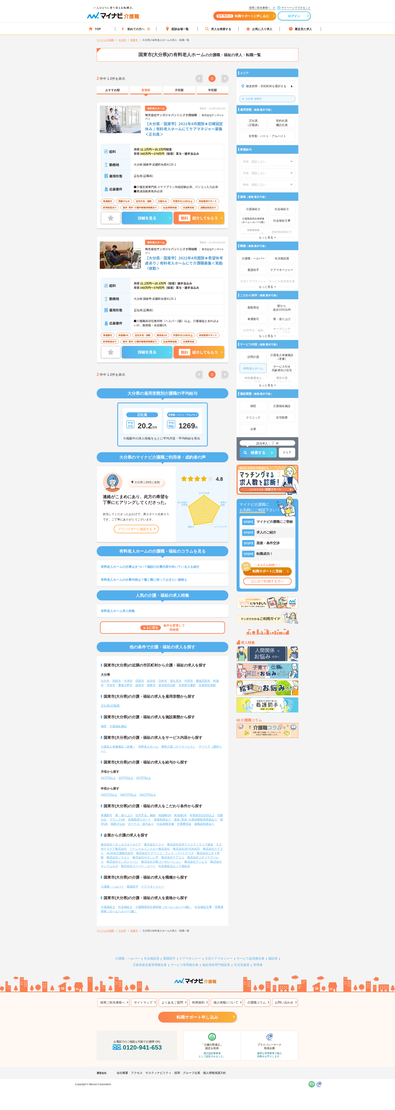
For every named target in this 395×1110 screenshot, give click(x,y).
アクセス (137, 1072)
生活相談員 (151, 958)
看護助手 (132, 886)
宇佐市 (111, 685)
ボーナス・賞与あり (141, 824)
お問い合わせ (284, 1002)
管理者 (258, 965)
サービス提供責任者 (250, 958)
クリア (287, 452)
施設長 (273, 958)
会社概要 (122, 1072)
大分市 (105, 680)
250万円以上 (109, 794)
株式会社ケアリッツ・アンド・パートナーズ (165, 853)
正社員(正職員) (110, 705)
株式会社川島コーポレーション (161, 861)
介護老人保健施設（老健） (118, 746)
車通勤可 (106, 815)
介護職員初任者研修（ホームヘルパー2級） (163, 907)
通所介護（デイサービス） (178, 746)
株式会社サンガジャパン (122, 861)
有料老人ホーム (148, 746)
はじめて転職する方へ (267, 581)
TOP (98, 29)
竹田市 (188, 680)
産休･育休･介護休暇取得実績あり (195, 819)
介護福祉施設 (118, 726)
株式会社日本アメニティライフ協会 (190, 844)
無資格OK (180, 815)
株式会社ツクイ (154, 844)
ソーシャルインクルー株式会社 (150, 848)
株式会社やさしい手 (145, 857)
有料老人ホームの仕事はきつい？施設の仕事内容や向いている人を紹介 (150, 566)
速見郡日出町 (167, 685)
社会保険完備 (165, 824)
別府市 (116, 680)
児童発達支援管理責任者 (150, 965)
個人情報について (226, 1002)
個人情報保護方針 (214, 1072)
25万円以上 (143, 777)
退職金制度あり (204, 824)
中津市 (128, 680)
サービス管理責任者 (184, 965)
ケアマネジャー (190, 958)
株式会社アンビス (195, 861)
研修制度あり (162, 819)
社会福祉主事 (203, 907)
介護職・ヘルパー (112, 886)
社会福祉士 (125, 907)
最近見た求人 (303, 29)
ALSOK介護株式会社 (120, 853)
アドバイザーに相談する (135, 529)
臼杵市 (162, 680)
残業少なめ (118, 824)
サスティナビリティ (158, 1072)
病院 (104, 726)
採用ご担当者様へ (112, 1002)
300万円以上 (128, 794)
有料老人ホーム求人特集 (118, 611)
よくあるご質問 (172, 1002)
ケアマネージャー (152, 886)
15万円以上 (108, 777)
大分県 (138, 482)
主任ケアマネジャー (219, 958)
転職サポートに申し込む (243, 16)
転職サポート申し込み (197, 1017)
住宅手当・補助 (145, 815)
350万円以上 (147, 794)
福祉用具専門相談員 (216, 965)
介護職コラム (256, 1002)
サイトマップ (143, 1002)
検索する (258, 453)
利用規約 (198, 1002)
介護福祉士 (108, 907)
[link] (112, 90)
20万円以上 (125, 777)
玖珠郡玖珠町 (207, 685)
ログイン (294, 16)
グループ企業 (191, 1072)
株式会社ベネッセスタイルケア (121, 844)
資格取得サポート (139, 819)
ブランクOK (117, 819)
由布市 (139, 685)
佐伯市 (151, 680)
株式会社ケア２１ (172, 857)
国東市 (254, 98)
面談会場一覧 (180, 29)
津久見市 (175, 680)
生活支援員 (241, 965)
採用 (177, 1072)
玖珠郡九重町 (187, 685)
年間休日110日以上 (202, 815)
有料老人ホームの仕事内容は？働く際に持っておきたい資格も (144, 579)
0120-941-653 (142, 1047)
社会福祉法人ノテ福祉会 (174, 866)
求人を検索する (221, 29)
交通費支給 (184, 824)
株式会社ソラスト (118, 857)
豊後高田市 (203, 680)
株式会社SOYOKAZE (186, 848)
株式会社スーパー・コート (138, 866)
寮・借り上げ (123, 815)
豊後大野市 (125, 685)
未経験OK (164, 815)
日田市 (139, 680)
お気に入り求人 (262, 29)
